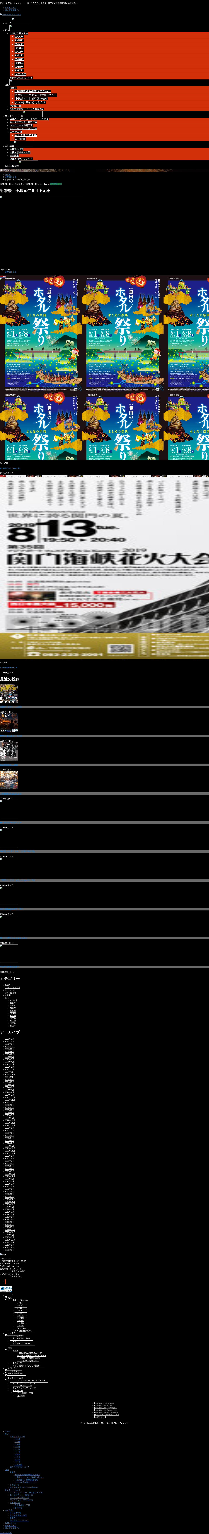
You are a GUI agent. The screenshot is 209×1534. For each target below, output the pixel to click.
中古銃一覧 (15, 106)
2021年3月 (9, 1169)
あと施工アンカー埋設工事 (23, 122)
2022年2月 (9, 1143)
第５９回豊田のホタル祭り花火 (13, 938)
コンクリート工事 (12, 988)
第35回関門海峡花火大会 (8, 667)
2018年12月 (10, 1230)
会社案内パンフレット (21, 158)
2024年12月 (10, 1072)
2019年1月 (9, 1227)
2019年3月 (9, 1222)
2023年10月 (10, 1102)
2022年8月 (9, 1128)
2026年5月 (9, 1044)
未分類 (8, 995)
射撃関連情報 (56, 184)
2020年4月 (9, 1192)
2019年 (19, 63)
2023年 (19, 48)
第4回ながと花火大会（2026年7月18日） (18, 851)
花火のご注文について (21, 77)
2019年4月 (9, 1219)
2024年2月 (9, 1092)
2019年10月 (10, 1204)
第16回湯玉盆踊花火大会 (11, 793)
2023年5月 (9, 1113)
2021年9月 (9, 1156)
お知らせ (9, 985)
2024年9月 (9, 1080)
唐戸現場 (20, 139)
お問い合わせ (13, 1368)
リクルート (10, 990)
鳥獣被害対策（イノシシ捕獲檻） (27, 109)
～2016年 (20, 74)
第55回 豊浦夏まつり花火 (11, 736)
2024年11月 (10, 1074)
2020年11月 (10, 1176)
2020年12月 (10, 1174)
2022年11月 (10, 1123)
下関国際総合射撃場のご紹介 (33, 91)
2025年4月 (9, 1062)
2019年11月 (10, 1202)
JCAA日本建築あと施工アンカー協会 (107, 1415)
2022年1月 (9, 1146)
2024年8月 (9, 1082)
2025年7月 (9, 1054)
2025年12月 (10, 1047)
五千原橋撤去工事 (26, 135)
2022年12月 (10, 1120)
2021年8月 (9, 1158)
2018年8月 (9, 1237)
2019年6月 (9, 1214)
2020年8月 (9, 1181)
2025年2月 (9, 1067)
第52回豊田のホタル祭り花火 (10, 468)
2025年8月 (9, 1052)
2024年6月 (9, 1087)
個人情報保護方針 (12, 10)
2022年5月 (9, 1136)
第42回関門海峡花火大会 (11, 822)
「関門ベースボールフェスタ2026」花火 (17, 880)
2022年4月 (9, 1138)
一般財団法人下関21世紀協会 (104, 1403)
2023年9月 (9, 1105)
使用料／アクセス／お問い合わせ (36, 95)
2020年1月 (9, 1197)
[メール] (5, 1280)
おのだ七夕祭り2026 (9, 765)
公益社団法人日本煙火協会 (103, 1405)
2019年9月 (9, 1207)
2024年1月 (9, 1095)
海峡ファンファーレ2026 (11, 707)
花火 (7, 998)
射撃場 (13, 87)
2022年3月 (9, 1141)
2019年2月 (9, 1225)
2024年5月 (9, 1090)
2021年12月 (10, 1148)
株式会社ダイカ (100, 1417)
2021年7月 (9, 1161)
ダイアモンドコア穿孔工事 (23, 128)
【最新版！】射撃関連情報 (31, 98)
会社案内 (11, 1333)
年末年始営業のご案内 (9, 967)
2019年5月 (9, 1217)
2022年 (19, 51)
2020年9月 (9, 1179)
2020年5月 (9, 1189)
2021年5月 (9, 1164)
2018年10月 (10, 1232)
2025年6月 (9, 1057)
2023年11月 (10, 1100)
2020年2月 (9, 1194)
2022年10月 (10, 1125)
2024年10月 (10, 1077)
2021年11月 (10, 1151)
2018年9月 (9, 1235)
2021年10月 (10, 1153)
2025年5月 (9, 1059)
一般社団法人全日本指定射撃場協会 (106, 1412)
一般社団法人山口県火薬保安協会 (106, 1410)
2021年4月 (9, 1166)
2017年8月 (9, 1242)
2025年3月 (9, 1064)
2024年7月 (9, 1085)
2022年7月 (9, 1130)
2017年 (19, 70)
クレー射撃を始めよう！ (30, 102)
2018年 (19, 66)
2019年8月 (9, 1209)
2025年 (19, 40)
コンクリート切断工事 (21, 125)
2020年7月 (9, 1184)
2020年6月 (9, 1186)
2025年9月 (9, 1049)
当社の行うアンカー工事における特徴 (29, 119)
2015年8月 (9, 1247)
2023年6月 (9, 1110)
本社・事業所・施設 (20, 152)
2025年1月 (9, 1069)
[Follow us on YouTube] (5, 1283)
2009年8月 (9, 1250)
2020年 (19, 59)
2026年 (19, 36)
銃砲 (10, 1348)
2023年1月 (9, 1118)
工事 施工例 (16, 131)
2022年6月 (9, 1133)
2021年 (19, 55)
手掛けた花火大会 (19, 33)
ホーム (11, 1295)
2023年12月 (10, 1097)
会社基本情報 (16, 149)
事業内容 (14, 155)
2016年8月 (9, 1245)
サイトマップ (10, 8)
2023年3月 (9, 1115)
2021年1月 (9, 1171)
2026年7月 (9, 1039)
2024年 (19, 44)
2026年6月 (9, 1041)
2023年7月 (9, 1108)
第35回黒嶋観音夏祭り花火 (11, 909)
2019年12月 (10, 1199)
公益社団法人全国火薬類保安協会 (106, 1408)
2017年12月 (10, 1240)
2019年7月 (9, 1212)
